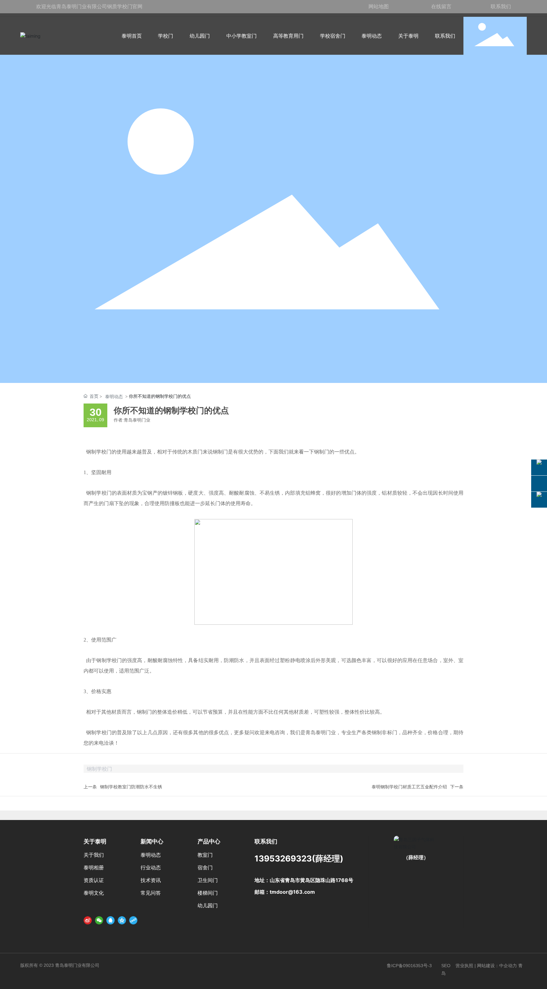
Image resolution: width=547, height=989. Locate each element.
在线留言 (441, 6)
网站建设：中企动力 (497, 965)
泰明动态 (114, 396)
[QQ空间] (122, 920)
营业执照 (464, 965)
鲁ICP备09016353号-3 (409, 965)
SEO (445, 965)
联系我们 (501, 6)
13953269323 (283, 858)
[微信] (99, 920)
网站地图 (378, 6)
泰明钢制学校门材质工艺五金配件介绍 (409, 786)
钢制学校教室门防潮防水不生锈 (131, 786)
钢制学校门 (98, 451)
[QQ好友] (110, 920)
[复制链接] (133, 920)
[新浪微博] (88, 920)
